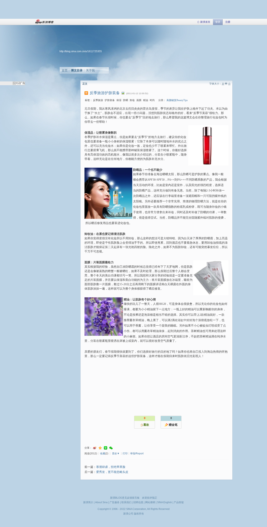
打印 (125, 453)
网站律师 (150, 502)
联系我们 (126, 502)
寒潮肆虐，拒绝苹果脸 (110, 467)
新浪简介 (88, 502)
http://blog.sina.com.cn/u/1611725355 (80, 51)
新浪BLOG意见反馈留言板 (125, 497)
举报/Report (137, 453)
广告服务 (115, 502)
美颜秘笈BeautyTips (177, 100)
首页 (65, 70)
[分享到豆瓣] (105, 448)
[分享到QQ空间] (100, 448)
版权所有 (139, 513)
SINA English (164, 502)
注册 (227, 21)
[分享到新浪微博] (94, 448)
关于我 (90, 70)
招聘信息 (138, 502)
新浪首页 (205, 21)
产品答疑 (179, 502)
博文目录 (77, 70)
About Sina (101, 502)
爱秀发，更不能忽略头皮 (112, 472)
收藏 (102, 453)
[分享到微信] (111, 448)
